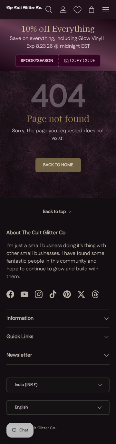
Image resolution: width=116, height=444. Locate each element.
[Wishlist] (77, 10)
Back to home (58, 165)
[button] (91, 10)
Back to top (55, 211)
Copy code (82, 60)
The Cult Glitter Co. (38, 428)
